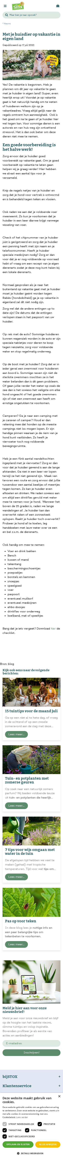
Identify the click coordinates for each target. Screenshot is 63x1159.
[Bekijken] (57, 6)
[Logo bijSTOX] (18, 6)
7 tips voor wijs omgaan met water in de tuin (30, 852)
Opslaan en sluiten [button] (18, 1144)
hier (54, 628)
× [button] (59, 1096)
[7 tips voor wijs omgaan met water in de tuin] (31, 831)
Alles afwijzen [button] (48, 1144)
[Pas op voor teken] (31, 902)
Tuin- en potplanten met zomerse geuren (27, 780)
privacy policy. (42, 1058)
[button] (31, 1153)
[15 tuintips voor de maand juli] (31, 692)
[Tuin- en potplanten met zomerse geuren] (31, 759)
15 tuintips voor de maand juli (31, 711)
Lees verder (22, 1117)
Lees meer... (16, 734)
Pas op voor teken (20, 921)
